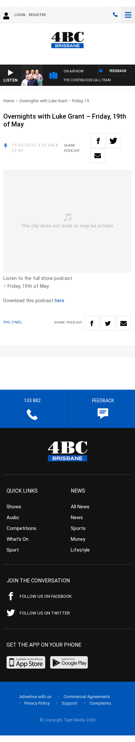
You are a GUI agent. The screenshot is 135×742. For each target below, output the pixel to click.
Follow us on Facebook (46, 596)
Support (69, 703)
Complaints (100, 703)
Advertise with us (35, 696)
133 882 (115, 15)
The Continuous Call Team (87, 80)
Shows (14, 507)
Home (8, 101)
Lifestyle (80, 550)
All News (80, 507)
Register (37, 15)
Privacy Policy (36, 703)
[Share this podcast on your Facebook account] (97, 140)
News (77, 517)
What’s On (18, 539)
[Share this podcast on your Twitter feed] (113, 140)
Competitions (21, 528)
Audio (13, 517)
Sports (78, 528)
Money (78, 539)
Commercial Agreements (87, 696)
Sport (13, 550)
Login (19, 15)
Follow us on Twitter (45, 613)
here (59, 300)
